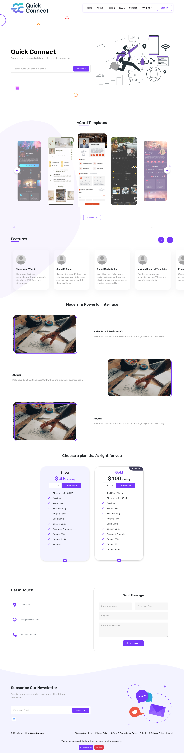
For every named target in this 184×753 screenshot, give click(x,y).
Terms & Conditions (84, 733)
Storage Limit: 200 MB (117, 498)
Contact (133, 8)
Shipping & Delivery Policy (152, 733)
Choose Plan (71, 485)
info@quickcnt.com (30, 619)
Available (81, 68)
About (100, 8)
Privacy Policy (102, 733)
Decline (99, 747)
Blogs (122, 8)
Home (89, 8)
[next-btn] (167, 170)
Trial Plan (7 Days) (115, 493)
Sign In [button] (164, 7)
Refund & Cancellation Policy (124, 733)
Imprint (169, 733)
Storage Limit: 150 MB (63, 493)
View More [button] (92, 217)
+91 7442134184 (28, 634)
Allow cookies (86, 747)
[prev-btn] (17, 170)
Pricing (111, 8)
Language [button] (147, 8)
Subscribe (80, 710)
